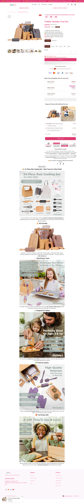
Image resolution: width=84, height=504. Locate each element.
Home (9, 12)
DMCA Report (76, 496)
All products (13, 12)
